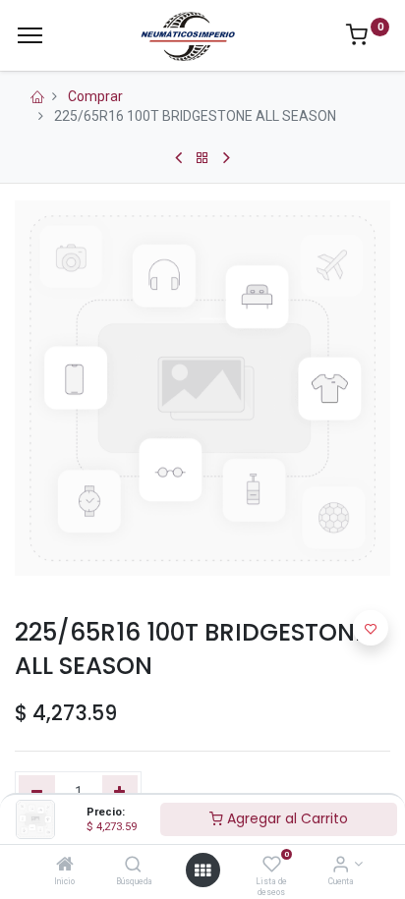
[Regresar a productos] (202, 158)
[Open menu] (202, 870)
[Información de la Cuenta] (340, 865)
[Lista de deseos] (271, 865)
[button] (370, 628)
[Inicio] (65, 865)
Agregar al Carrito (285, 818)
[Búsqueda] (133, 865)
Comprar (95, 96)
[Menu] (30, 35)
